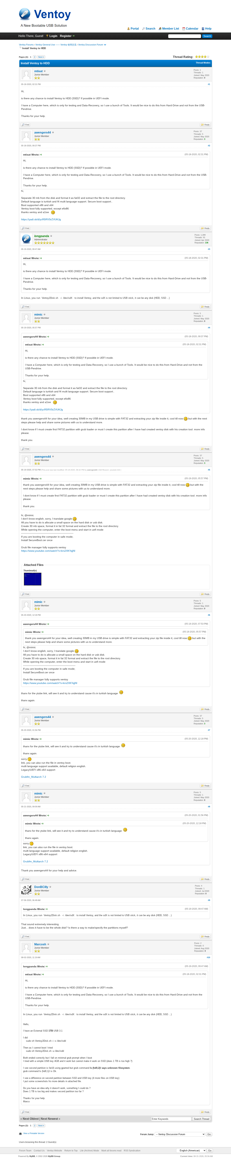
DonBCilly (41, 886)
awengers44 (42, 132)
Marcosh (40, 944)
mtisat (38, 71)
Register (65, 36)
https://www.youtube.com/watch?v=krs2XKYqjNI (48, 550)
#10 (208, 957)
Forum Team (25, 1150)
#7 (209, 730)
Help (208, 28)
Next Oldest (31, 1118)
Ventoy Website (54, 1150)
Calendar (192, 28)
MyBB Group (54, 1156)
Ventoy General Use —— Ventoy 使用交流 (55, 44)
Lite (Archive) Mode (89, 1150)
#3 (209, 249)
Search (150, 28)
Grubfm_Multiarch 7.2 (33, 776)
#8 (209, 807)
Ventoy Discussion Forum (90, 44)
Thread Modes (203, 63)
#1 (209, 84)
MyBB (32, 1156)
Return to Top (71, 1150)
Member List (170, 28)
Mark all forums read (111, 1150)
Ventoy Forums (26, 44)
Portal (135, 28)
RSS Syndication (132, 1150)
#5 (209, 470)
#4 (209, 328)
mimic (38, 314)
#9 (209, 900)
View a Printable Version (33, 1133)
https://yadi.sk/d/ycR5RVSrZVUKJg (41, 219)
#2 (209, 146)
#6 (209, 615)
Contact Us (39, 1150)
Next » (41, 57)
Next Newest (49, 1118)
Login (53, 36)
